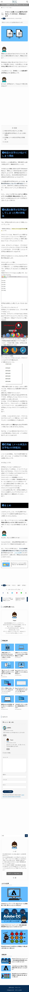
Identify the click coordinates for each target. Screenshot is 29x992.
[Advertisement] (14, 106)
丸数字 (19, 585)
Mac (4, 18)
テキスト (14, 585)
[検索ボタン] (27, 2)
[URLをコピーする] (26, 593)
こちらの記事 (17, 552)
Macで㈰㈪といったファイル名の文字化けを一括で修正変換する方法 (18, 564)
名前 (4, 774)
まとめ (6, 141)
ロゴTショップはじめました (14, 873)
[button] (3, 593)
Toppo (14, 620)
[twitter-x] (13, 878)
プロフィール (17, 987)
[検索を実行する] (26, 835)
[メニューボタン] (2, 2)
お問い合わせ (11, 987)
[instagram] (15, 878)
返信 (5, 735)
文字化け (24, 585)
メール (5, 779)
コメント (5, 757)
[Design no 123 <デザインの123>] (14, 2)
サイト (4, 784)
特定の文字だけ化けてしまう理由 (13, 130)
